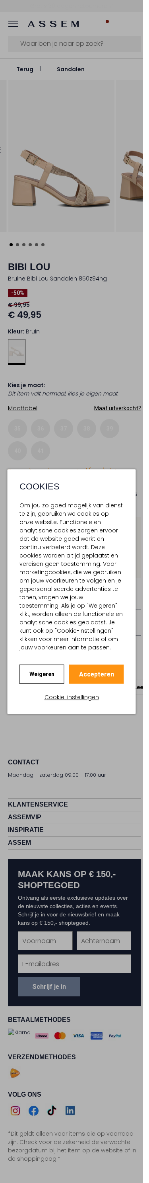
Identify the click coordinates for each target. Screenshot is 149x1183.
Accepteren (96, 674)
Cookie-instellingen (72, 697)
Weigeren (41, 674)
